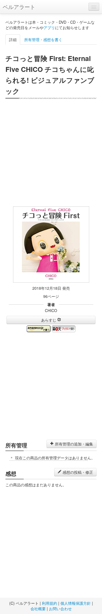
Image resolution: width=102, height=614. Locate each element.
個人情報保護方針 (75, 603)
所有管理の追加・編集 (73, 444)
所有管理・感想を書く (43, 39)
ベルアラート (19, 7)
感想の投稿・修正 (77, 472)
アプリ (49, 27)
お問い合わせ (60, 608)
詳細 (13, 39)
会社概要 (38, 608)
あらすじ (49, 320)
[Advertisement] (51, 153)
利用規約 (49, 603)
